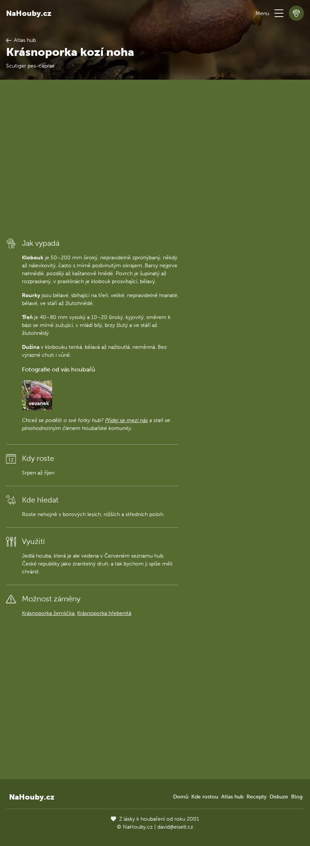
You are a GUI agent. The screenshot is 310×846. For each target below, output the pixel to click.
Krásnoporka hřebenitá (104, 613)
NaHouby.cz (28, 13)
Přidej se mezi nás (126, 420)
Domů (180, 797)
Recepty (256, 797)
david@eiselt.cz (175, 827)
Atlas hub (232, 797)
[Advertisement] (92, 158)
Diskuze (279, 797)
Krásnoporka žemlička (48, 613)
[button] (279, 13)
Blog (296, 797)
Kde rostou (204, 797)
